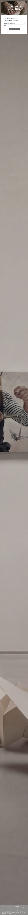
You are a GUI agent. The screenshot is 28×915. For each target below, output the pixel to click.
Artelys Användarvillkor (14, 32)
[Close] (24, 2)
